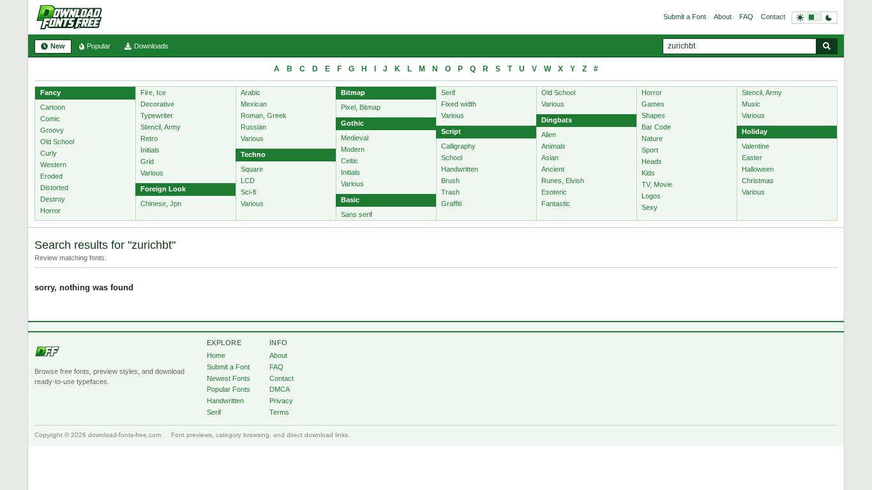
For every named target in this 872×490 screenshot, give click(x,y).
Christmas (758, 180)
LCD (248, 180)
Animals (553, 146)
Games (653, 104)
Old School (57, 141)
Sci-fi (248, 192)
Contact (773, 16)
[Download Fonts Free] (68, 17)
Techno (253, 154)
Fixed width (458, 104)
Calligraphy (458, 146)
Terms (279, 412)
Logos (651, 196)
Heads (652, 161)
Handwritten (459, 169)
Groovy (52, 130)
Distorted (54, 187)
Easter (752, 157)
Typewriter (156, 115)
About (723, 16)
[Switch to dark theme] (815, 17)
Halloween (758, 169)
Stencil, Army (160, 127)
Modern (353, 149)
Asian (550, 157)
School (451, 157)
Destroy (52, 199)
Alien (548, 134)
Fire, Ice (153, 92)
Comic (50, 118)
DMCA (279, 389)
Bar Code (656, 127)
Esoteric (554, 192)
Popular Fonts (228, 389)
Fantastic (555, 203)
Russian (253, 127)
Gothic (352, 123)
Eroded (51, 176)
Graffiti (451, 203)
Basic (350, 200)
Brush (450, 180)
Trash (450, 192)
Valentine (755, 146)
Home (216, 355)
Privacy (281, 401)
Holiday (754, 131)
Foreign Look (163, 189)
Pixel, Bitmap (360, 107)
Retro (149, 138)
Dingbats (556, 120)
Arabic (250, 92)
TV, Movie (657, 184)
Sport (650, 150)
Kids (648, 173)
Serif (448, 92)
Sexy (650, 207)
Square (252, 169)
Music (751, 104)
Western (53, 164)
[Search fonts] (827, 46)
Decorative (157, 104)
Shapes (653, 115)
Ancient (552, 169)
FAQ (746, 16)
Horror (50, 210)
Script (451, 131)
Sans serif (356, 214)
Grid (147, 161)
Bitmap (353, 92)
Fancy (50, 92)
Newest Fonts (228, 378)
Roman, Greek (264, 115)
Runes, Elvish (562, 180)
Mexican (254, 104)
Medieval (354, 138)
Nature (652, 138)
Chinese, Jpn (160, 203)
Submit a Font (684, 16)
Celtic (349, 161)
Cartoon (52, 107)
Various (151, 173)
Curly (48, 153)
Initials (150, 150)
